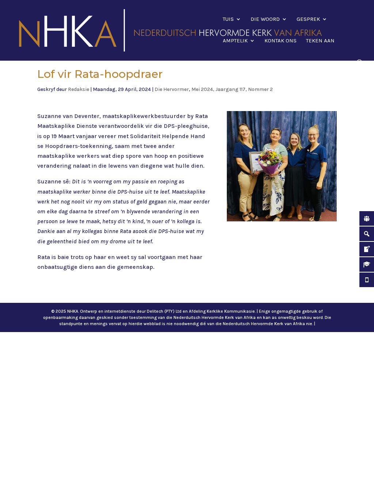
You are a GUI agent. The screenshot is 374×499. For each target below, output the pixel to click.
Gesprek (308, 19)
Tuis (228, 19)
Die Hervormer (171, 89)
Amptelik (235, 41)
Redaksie (78, 89)
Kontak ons (280, 41)
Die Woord (265, 19)
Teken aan (320, 41)
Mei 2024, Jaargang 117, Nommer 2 (232, 89)
